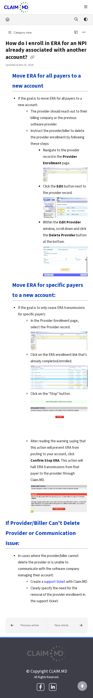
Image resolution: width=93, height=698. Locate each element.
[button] (26, 625)
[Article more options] (84, 32)
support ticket (54, 581)
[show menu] (85, 7)
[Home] (17, 7)
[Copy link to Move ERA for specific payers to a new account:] (63, 296)
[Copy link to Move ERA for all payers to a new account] (51, 86)
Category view (22, 32)
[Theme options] (85, 19)
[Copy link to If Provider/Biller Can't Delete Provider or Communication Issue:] (27, 544)
